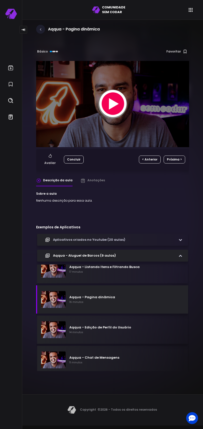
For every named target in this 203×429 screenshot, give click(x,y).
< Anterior (149, 159)
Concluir (73, 159)
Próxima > (174, 159)
